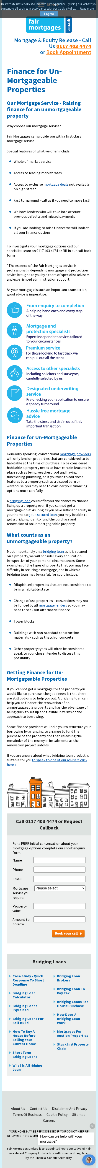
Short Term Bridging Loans (25, 1054)
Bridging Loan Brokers (68, 978)
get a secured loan (42, 514)
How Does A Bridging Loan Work (68, 1018)
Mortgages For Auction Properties (72, 1033)
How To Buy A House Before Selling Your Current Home (24, 1037)
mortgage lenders (53, 605)
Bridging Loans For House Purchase (72, 1003)
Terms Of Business (27, 1114)
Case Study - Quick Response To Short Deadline (28, 980)
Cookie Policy (57, 1114)
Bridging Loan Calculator (24, 995)
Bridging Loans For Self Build (28, 1020)
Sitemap (78, 1114)
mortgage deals (56, 184)
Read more (87, 9)
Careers (49, 1120)
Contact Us (39, 1108)
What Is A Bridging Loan (27, 1067)
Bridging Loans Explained (25, 1007)
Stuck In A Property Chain (73, 1046)
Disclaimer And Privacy (69, 1108)
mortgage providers (75, 454)
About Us (18, 1108)
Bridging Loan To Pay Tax (71, 990)
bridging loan (20, 501)
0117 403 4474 (73, 46)
